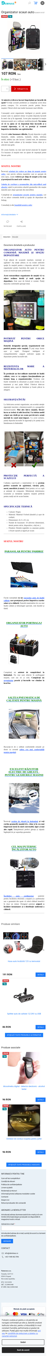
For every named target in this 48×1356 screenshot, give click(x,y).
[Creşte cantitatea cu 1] (10, 87)
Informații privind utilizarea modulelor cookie (18, 1194)
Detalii (41, 1100)
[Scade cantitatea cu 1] (10, 90)
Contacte (4, 1197)
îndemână (34, 821)
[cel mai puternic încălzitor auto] (24, 873)
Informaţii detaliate (8, 215)
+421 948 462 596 (12, 1257)
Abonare (7, 1241)
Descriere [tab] (6, 237)
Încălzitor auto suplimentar (19, 896)
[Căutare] (29, 3)
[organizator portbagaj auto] (24, 649)
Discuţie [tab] (15, 237)
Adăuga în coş (22, 89)
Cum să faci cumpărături (10, 1178)
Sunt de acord (23, 1350)
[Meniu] (42, 3)
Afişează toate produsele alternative (24, 1035)
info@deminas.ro (11, 1253)
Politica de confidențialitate (11, 1185)
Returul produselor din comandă (13, 1203)
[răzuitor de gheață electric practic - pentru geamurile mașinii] (24, 798)
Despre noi (5, 1200)
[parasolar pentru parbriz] (24, 574)
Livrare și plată (6, 1188)
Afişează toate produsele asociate (24, 1165)
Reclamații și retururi (9, 1191)
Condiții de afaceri (8, 1181)
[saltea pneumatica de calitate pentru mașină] (24, 723)
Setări (23, 1342)
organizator (8, 680)
